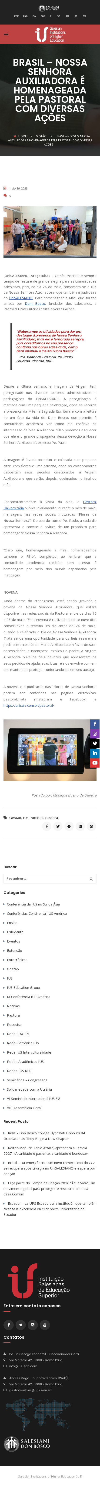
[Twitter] (58, 15)
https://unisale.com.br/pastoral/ (28, 705)
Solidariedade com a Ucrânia (29, 1089)
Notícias (36, 817)
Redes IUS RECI (20, 1070)
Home (22, 136)
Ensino (12, 922)
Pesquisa (14, 1024)
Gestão (15, 817)
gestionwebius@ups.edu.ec (30, 1390)
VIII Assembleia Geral (24, 1107)
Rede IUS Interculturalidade (29, 1052)
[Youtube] (66, 15)
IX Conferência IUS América (28, 996)
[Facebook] (52, 15)
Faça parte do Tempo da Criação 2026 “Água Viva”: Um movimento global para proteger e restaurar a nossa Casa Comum (49, 1188)
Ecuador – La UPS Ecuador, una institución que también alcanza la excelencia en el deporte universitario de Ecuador (49, 1209)
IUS (26, 817)
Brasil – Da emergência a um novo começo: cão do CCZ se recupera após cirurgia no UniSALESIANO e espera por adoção (49, 1168)
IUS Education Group (23, 987)
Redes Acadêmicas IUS (25, 1061)
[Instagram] (84, 15)
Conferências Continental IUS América (37, 913)
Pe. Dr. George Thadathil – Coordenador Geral (44, 1354)
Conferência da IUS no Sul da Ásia (33, 904)
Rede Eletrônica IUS (23, 1043)
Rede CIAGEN (18, 1033)
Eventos (13, 941)
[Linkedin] (75, 15)
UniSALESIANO (21, 298)
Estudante (15, 932)
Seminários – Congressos (27, 1080)
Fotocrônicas (17, 959)
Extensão (14, 950)
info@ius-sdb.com (23, 1366)
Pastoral (52, 817)
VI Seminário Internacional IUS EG (33, 1098)
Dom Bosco (35, 303)
